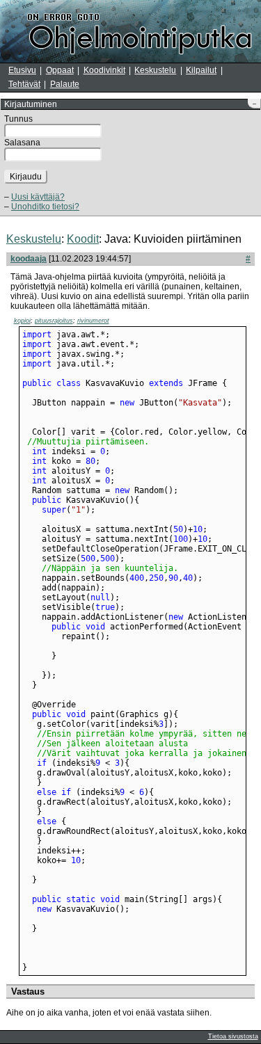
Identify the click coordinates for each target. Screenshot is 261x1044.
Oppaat (60, 70)
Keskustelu (155, 70)
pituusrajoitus (54, 320)
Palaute (64, 84)
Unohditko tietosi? (45, 206)
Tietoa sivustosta (233, 1036)
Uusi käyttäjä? (38, 197)
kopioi (22, 320)
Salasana (22, 142)
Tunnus (18, 119)
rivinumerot (93, 320)
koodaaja (28, 259)
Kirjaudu (26, 177)
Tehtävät (24, 84)
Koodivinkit (104, 70)
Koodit (83, 239)
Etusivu (22, 70)
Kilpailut (201, 70)
